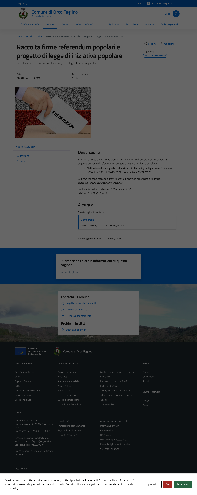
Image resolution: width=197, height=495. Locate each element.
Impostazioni (152, 484)
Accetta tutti (183, 484)
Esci (168, 484)
